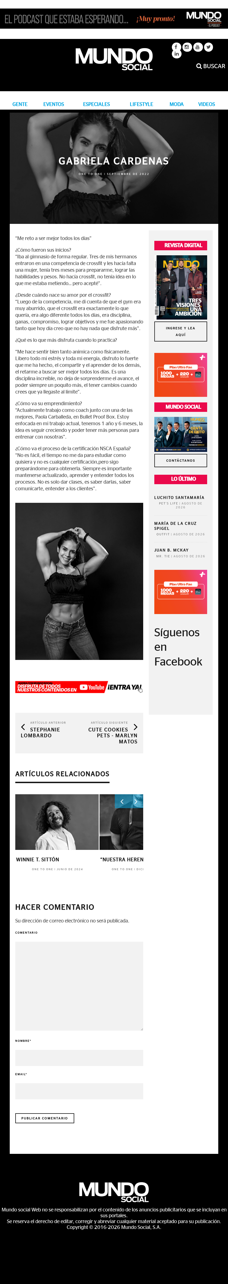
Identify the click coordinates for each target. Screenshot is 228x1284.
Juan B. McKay (171, 550)
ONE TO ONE (91, 174)
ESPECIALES (96, 104)
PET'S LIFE (168, 503)
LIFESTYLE (141, 104)
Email (21, 1074)
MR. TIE (163, 556)
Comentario (26, 932)
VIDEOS (206, 104)
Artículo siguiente (109, 722)
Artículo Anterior (48, 722)
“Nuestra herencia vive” (133, 859)
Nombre (23, 1041)
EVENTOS (53, 104)
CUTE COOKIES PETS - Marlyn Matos (113, 736)
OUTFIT (163, 534)
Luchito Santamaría (179, 498)
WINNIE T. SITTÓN (37, 859)
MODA (177, 104)
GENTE (20, 104)
